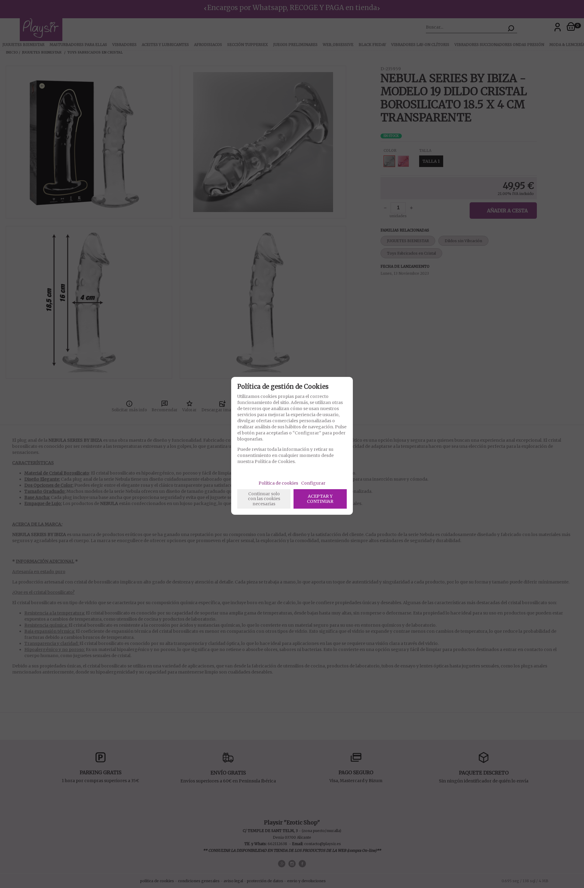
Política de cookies (278, 483)
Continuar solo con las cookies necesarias (264, 499)
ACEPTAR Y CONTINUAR (320, 498)
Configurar (313, 483)
